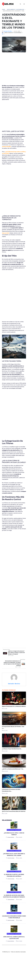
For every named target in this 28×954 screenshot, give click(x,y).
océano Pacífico (6, 146)
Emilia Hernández (11, 858)
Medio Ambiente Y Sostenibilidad (15, 9)
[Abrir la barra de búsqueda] (20, 4)
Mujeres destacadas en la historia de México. (14, 706)
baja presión (5, 233)
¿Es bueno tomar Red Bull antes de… (12, 748)
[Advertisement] (14, 69)
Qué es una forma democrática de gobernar (13, 811)
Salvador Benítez (8, 31)
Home (3, 9)
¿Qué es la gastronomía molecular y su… (13, 769)
